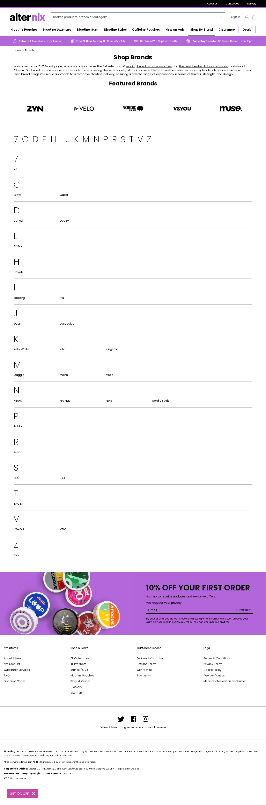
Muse (110, 375)
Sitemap (76, 692)
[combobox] (138, 16)
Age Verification (214, 675)
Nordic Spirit (160, 401)
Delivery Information (151, 658)
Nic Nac (65, 401)
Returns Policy (146, 664)
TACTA (18, 503)
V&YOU (19, 529)
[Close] (33, 793)
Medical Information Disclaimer (224, 681)
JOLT (17, 323)
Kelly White (21, 349)
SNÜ (16, 478)
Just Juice (67, 323)
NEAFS (18, 401)
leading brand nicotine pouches (149, 66)
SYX (62, 478)
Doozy (64, 220)
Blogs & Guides (80, 681)
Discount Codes (15, 681)
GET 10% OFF (19, 793)
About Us (212, 3)
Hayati (18, 272)
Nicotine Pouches (82, 675)
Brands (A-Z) (79, 669)
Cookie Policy (212, 669)
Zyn (16, 555)
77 (15, 169)
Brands (29, 50)
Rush (17, 452)
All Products (78, 664)
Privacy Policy (184, 622)
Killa (62, 349)
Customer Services (17, 669)
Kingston (112, 349)
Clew (17, 195)
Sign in (235, 17)
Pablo (18, 426)
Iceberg (19, 298)
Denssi (18, 220)
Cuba (64, 195)
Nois (109, 401)
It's (62, 298)
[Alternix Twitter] (121, 719)
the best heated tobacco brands (203, 66)
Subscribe (243, 610)
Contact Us (232, 3)
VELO (63, 529)
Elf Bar (18, 246)
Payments (144, 675)
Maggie (19, 375)
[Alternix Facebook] (134, 719)
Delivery (251, 3)
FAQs (7, 675)
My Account (12, 664)
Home (17, 50)
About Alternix (13, 658)
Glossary (76, 687)
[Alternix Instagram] (146, 719)
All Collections (79, 658)
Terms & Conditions (217, 658)
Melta (64, 375)
